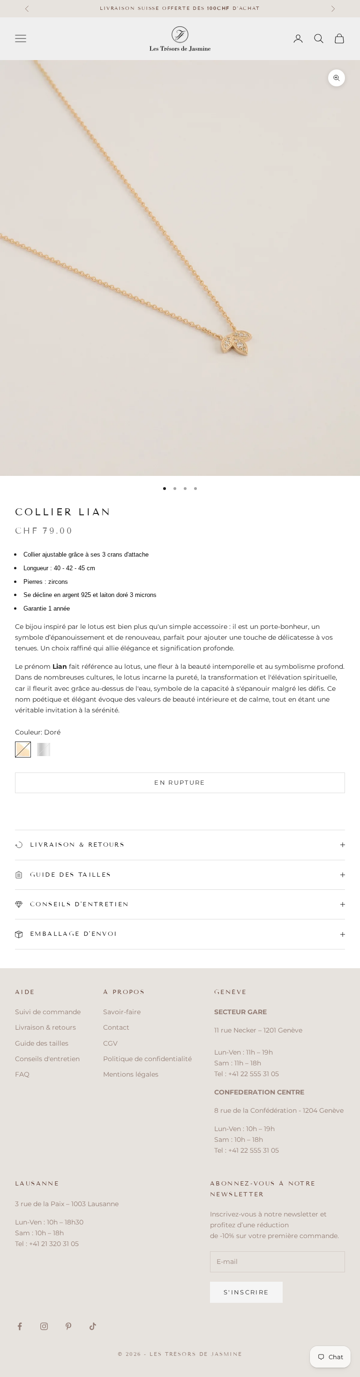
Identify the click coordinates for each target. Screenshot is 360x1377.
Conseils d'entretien (47, 1059)
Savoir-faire (122, 1012)
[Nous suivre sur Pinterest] (68, 1326)
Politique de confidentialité (147, 1059)
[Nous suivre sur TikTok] (93, 1326)
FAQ (22, 1074)
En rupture (179, 782)
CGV (110, 1043)
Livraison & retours (45, 1027)
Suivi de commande (48, 1012)
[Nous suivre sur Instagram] (44, 1326)
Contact (116, 1027)
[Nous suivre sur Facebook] (19, 1326)
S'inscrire (246, 1292)
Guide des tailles (41, 1043)
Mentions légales (130, 1074)
